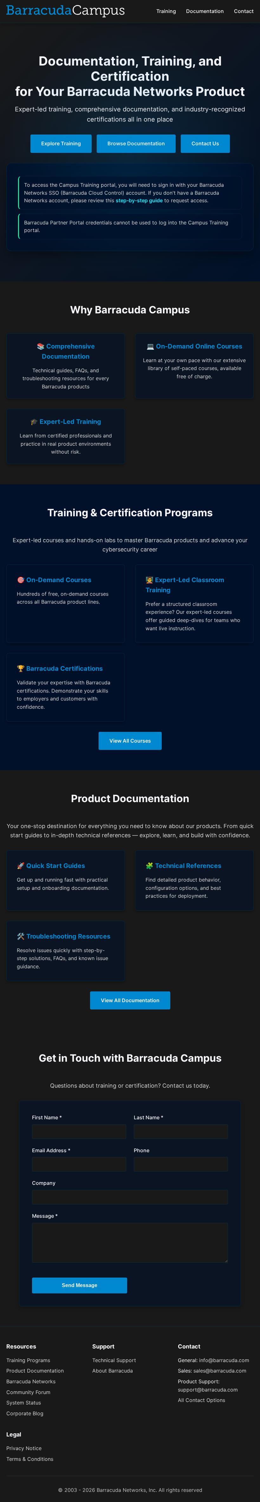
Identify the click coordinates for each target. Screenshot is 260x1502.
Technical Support (114, 1360)
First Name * (47, 1117)
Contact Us (205, 143)
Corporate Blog (24, 1413)
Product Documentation (35, 1370)
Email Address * (51, 1150)
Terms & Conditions (29, 1459)
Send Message (79, 1285)
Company (43, 1183)
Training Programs (28, 1360)
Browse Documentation (136, 143)
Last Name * (148, 1117)
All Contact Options (201, 1400)
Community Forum (28, 1392)
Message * (45, 1216)
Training (166, 11)
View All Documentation (130, 1000)
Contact (244, 11)
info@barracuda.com (224, 1360)
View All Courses (130, 741)
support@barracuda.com (208, 1389)
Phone (141, 1150)
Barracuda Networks (30, 1381)
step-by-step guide (139, 200)
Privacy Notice (24, 1448)
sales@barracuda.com (219, 1370)
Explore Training (61, 143)
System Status (23, 1402)
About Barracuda (112, 1370)
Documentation (205, 11)
